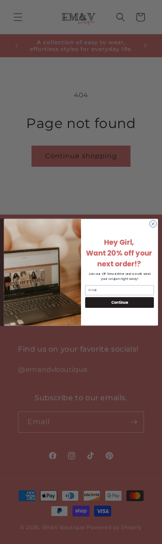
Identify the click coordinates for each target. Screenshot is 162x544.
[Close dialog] (152, 223)
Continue (119, 302)
